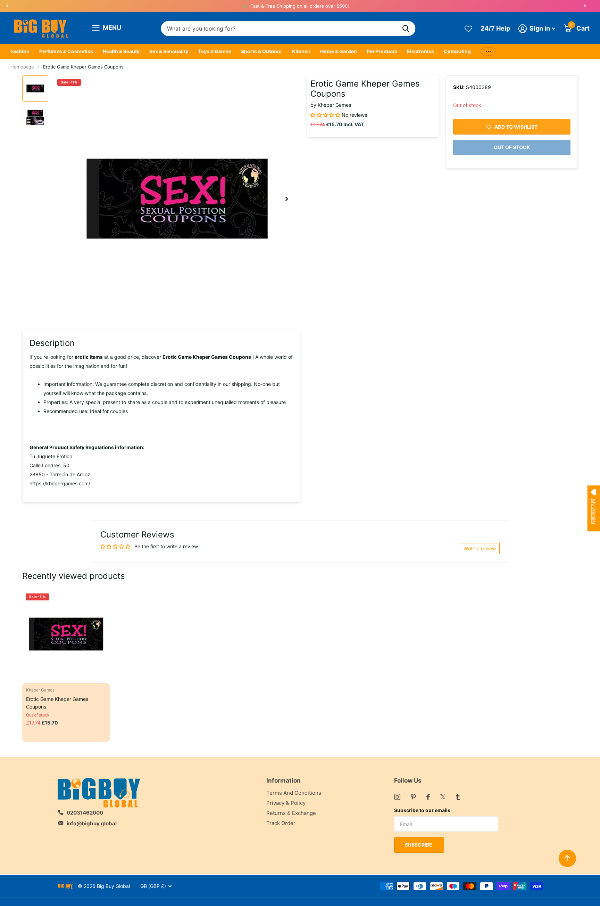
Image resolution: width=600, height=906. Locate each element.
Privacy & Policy (286, 803)
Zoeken (406, 29)
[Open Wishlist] (468, 28)
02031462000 (85, 812)
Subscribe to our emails (422, 810)
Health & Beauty (121, 51)
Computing (457, 51)
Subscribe (419, 845)
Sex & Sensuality (168, 51)
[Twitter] (442, 796)
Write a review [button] (480, 548)
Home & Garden (338, 51)
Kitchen (301, 51)
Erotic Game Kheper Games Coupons (57, 702)
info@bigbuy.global (92, 823)
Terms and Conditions (293, 793)
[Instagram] (397, 797)
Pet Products (382, 51)
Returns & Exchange (291, 813)
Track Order (280, 823)
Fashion (20, 51)
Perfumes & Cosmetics (66, 51)
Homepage (22, 67)
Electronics (420, 51)
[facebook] (428, 797)
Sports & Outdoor (261, 51)
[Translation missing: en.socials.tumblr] (458, 797)
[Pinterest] (413, 797)
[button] (6, 6)
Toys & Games (214, 51)
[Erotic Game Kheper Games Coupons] (66, 634)
